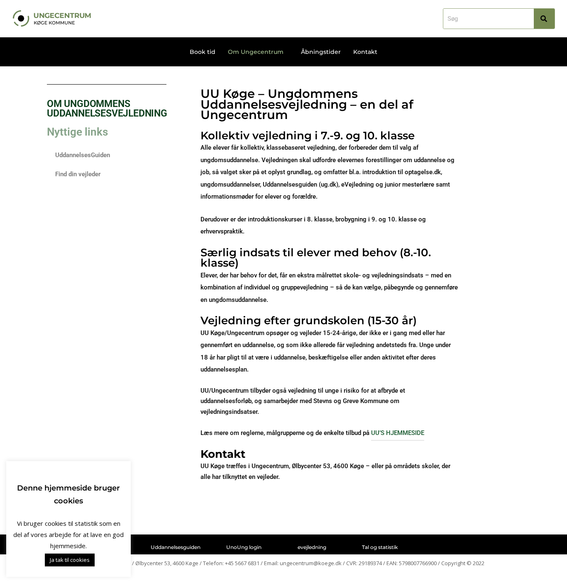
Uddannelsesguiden (175, 547)
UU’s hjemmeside (397, 433)
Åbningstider (321, 52)
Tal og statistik (380, 547)
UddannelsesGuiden (82, 155)
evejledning (312, 547)
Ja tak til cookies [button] (70, 560)
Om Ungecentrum (256, 52)
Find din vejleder (77, 174)
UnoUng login (244, 547)
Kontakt (365, 52)
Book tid (202, 52)
